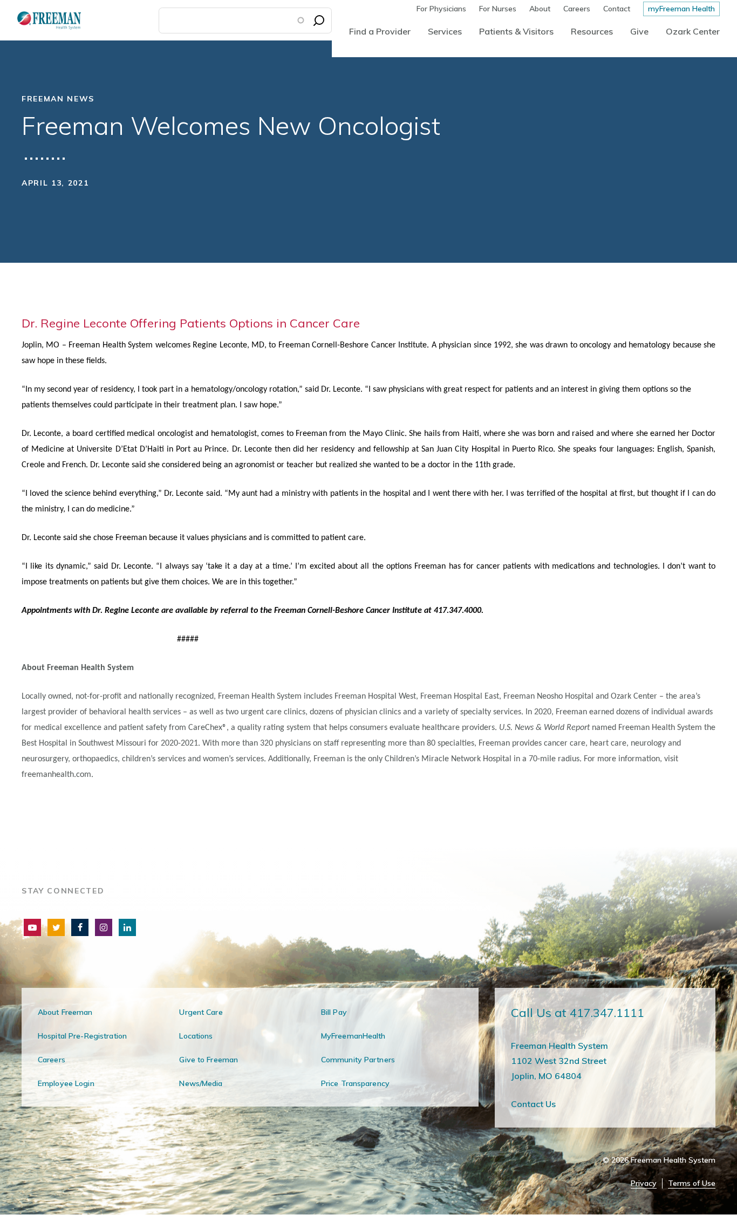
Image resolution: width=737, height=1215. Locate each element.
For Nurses (497, 8)
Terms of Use (691, 1183)
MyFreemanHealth (353, 1036)
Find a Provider (380, 31)
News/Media (200, 1083)
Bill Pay (334, 1012)
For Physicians (441, 8)
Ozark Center (693, 31)
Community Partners (358, 1059)
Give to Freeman (208, 1059)
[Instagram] (103, 927)
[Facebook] (79, 927)
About (539, 8)
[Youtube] (32, 927)
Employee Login (66, 1083)
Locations (196, 1036)
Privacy (644, 1183)
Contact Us (533, 1103)
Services (445, 31)
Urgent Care (200, 1012)
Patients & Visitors (516, 31)
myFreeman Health (681, 8)
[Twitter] (56, 927)
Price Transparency (355, 1083)
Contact (616, 8)
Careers (576, 8)
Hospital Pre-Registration (82, 1036)
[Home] (40, 20)
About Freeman (65, 1012)
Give (639, 31)
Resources (592, 31)
